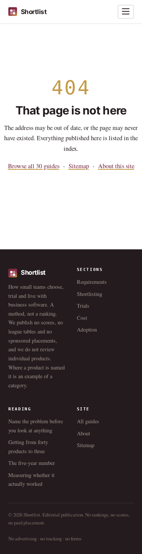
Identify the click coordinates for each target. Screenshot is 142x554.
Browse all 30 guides (33, 166)
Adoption (87, 329)
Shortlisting (89, 293)
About (83, 433)
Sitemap (79, 166)
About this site (116, 166)
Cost (82, 317)
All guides (88, 421)
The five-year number (31, 462)
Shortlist (34, 12)
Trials (83, 305)
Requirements (92, 281)
